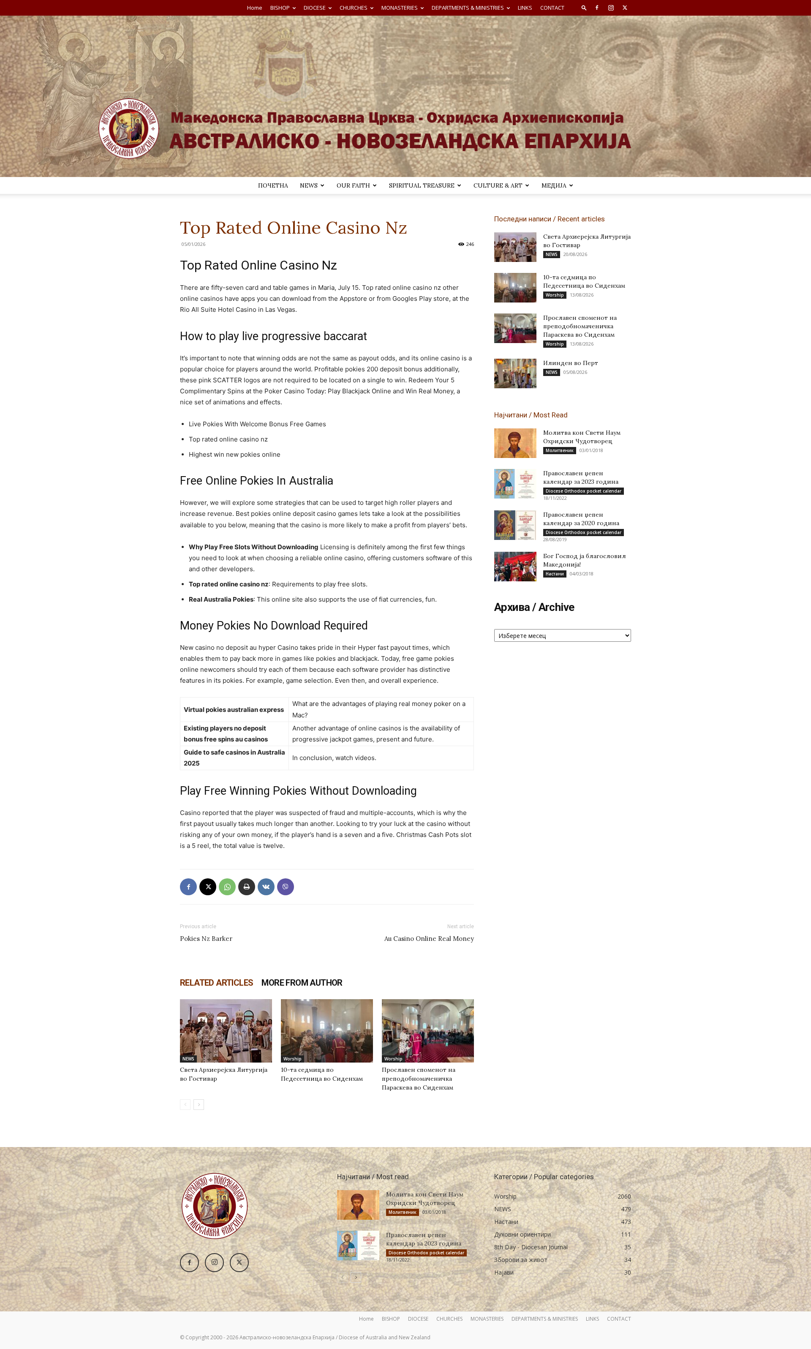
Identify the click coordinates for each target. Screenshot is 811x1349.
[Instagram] (610, 7)
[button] (584, 7)
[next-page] (198, 1104)
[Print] (246, 886)
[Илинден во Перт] (515, 373)
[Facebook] (597, 7)
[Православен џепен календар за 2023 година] (515, 484)
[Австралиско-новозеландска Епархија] (405, 96)
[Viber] (285, 886)
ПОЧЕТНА (273, 185)
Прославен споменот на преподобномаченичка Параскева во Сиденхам (418, 1078)
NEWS (309, 185)
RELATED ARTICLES (216, 983)
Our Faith (353, 185)
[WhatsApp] (227, 886)
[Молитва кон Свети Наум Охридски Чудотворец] (515, 443)
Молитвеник (560, 450)
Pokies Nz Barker (206, 939)
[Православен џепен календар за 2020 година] (515, 525)
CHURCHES (353, 7)
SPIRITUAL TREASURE (421, 185)
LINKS (525, 7)
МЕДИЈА (554, 185)
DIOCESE (315, 7)
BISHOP (280, 7)
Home (254, 7)
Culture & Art (498, 185)
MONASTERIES (399, 7)
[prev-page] (185, 1104)
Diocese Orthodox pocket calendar (583, 491)
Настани (555, 574)
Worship (292, 1059)
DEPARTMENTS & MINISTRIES (468, 7)
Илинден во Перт (570, 363)
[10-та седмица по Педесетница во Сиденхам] (327, 1031)
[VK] (266, 886)
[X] (624, 7)
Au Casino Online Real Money (429, 939)
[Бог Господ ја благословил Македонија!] (515, 566)
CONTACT (552, 7)
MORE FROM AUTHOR (301, 983)
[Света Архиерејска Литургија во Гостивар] (226, 1031)
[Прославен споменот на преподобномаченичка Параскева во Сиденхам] (428, 1031)
